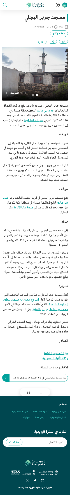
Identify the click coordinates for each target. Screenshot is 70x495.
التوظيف (26, 417)
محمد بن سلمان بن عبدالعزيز (50, 309)
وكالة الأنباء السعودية (55, 358)
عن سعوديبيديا (59, 411)
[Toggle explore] (58, 5)
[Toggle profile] (64, 5)
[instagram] (42, 480)
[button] (5, 5)
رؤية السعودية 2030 (56, 353)
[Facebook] (35, 480)
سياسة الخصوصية (20, 411)
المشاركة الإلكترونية (58, 417)
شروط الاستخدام (40, 411)
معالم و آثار (59, 33)
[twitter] (27, 480)
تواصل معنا (40, 417)
